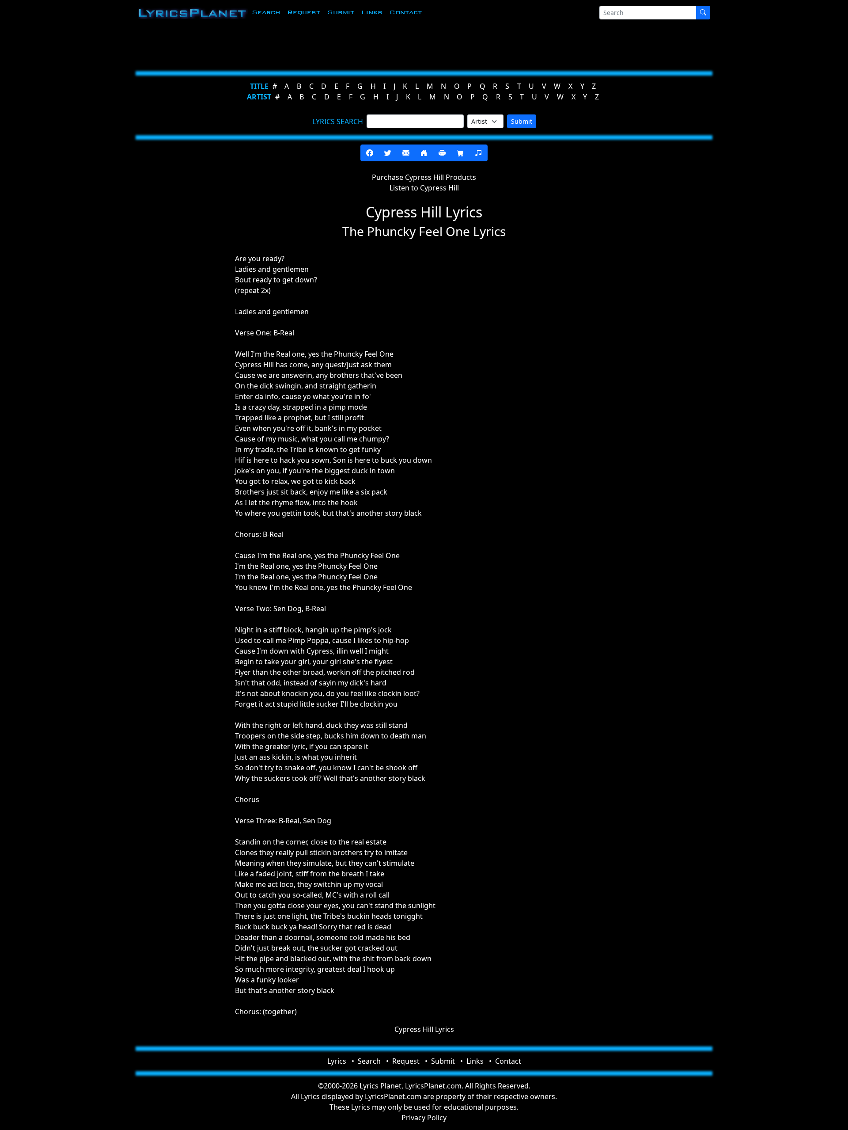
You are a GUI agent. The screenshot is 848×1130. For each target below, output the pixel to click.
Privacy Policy (424, 1117)
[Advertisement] (381, 46)
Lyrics (336, 1061)
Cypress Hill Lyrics (424, 1029)
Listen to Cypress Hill (424, 188)
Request (303, 12)
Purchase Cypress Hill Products (424, 177)
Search (266, 12)
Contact (406, 12)
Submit (340, 12)
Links (371, 12)
